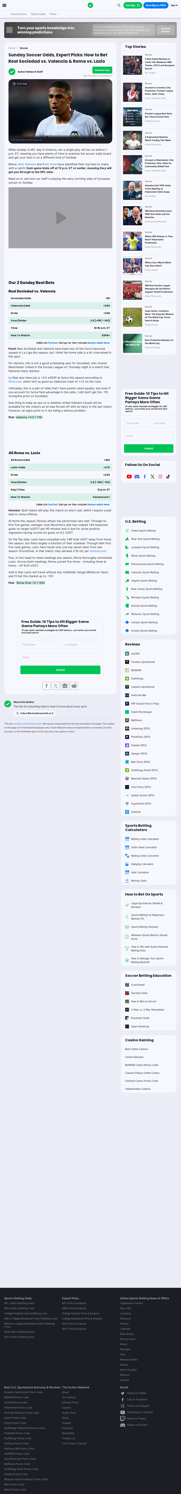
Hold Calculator (140, 872)
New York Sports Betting (145, 538)
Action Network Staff (30, 71)
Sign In (174, 5)
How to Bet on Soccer (143, 1001)
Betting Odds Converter (145, 855)
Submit (60, 669)
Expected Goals (140, 1017)
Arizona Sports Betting (144, 605)
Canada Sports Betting (144, 622)
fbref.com (14, 381)
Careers (66, 1407)
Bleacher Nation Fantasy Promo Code (26, 1479)
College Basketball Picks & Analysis (82, 1318)
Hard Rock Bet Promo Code (20, 1458)
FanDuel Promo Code (16, 1443)
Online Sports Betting (143, 530)
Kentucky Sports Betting (145, 613)
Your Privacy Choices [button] (74, 1443)
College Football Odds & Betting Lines (25, 1313)
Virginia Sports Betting (144, 580)
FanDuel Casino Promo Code (141, 1080)
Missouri (124, 1374)
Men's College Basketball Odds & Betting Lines (31, 1318)
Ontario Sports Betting (144, 630)
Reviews (132, 644)
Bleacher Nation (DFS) (144, 778)
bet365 (135, 653)
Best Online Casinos (136, 1048)
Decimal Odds (139, 992)
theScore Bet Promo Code (19, 1448)
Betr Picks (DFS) (140, 761)
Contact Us (68, 1438)
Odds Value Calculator (144, 847)
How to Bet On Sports (144, 894)
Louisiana (125, 1313)
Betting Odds (139, 880)
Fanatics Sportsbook (143, 661)
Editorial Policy (70, 1402)
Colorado (125, 1328)
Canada (124, 1379)
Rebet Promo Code (15, 1489)
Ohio (122, 1354)
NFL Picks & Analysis (74, 1303)
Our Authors (69, 1397)
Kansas (124, 1364)
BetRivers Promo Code (17, 1463)
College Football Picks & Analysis (80, 1313)
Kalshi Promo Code (15, 1417)
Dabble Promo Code (16, 1474)
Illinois (123, 1344)
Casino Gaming (139, 1040)
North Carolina (128, 1369)
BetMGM (136, 670)
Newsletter (68, 1433)
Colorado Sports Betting (145, 572)
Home (11, 47)
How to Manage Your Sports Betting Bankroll (147, 960)
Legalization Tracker (131, 1303)
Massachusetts (128, 1359)
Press (65, 1417)
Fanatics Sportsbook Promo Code (23, 1392)
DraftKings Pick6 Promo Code (21, 1468)
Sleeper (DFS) (139, 753)
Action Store (69, 1412)
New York (125, 1308)
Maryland (125, 1318)
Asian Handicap (140, 1026)
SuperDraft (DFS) (141, 803)
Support (66, 1422)
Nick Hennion (27, 164)
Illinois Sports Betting (143, 555)
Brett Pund (50, 164)
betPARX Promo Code (16, 1453)
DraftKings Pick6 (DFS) (144, 770)
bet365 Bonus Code (15, 1402)
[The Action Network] (90, 5)
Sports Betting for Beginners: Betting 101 (148, 916)
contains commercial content (27, 723)
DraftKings (137, 678)
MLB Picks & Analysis (74, 1323)
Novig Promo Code (15, 1422)
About (65, 1392)
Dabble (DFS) (139, 745)
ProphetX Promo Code (17, 1433)
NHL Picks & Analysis (74, 1328)
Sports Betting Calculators (138, 827)
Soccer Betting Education (148, 975)
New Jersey (127, 1333)
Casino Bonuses (134, 1056)
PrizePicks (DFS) (140, 736)
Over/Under (138, 984)
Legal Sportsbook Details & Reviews (146, 905)
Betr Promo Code (14, 1484)
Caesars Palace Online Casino (142, 1072)
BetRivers (136, 720)
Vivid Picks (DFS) (141, 786)
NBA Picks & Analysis (74, 1308)
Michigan (125, 1349)
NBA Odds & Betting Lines (19, 1308)
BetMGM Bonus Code (16, 1397)
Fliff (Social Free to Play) (145, 703)
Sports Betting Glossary (144, 926)
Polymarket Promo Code (18, 1407)
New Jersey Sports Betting (146, 588)
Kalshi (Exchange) (141, 711)
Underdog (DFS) (140, 728)
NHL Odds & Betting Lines (19, 1336)
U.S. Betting (135, 521)
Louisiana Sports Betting (145, 547)
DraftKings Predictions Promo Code (24, 1428)
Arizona (124, 1323)
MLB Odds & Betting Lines (19, 1331)
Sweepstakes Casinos (137, 1088)
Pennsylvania (127, 1338)
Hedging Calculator (142, 863)
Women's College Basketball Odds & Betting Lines (29, 1325)
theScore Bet (138, 695)
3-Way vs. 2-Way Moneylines (147, 1009)
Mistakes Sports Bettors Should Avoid (149, 937)
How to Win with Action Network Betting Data (149, 948)
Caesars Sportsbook (143, 686)
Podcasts (67, 1428)
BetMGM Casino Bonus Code (141, 1064)
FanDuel (52, 343)
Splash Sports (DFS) (142, 795)
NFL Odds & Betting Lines (19, 1303)
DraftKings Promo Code (17, 1438)
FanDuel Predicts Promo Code (21, 1412)
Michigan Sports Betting (145, 597)
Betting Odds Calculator (145, 838)
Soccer (24, 47)
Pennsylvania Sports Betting (147, 563)
